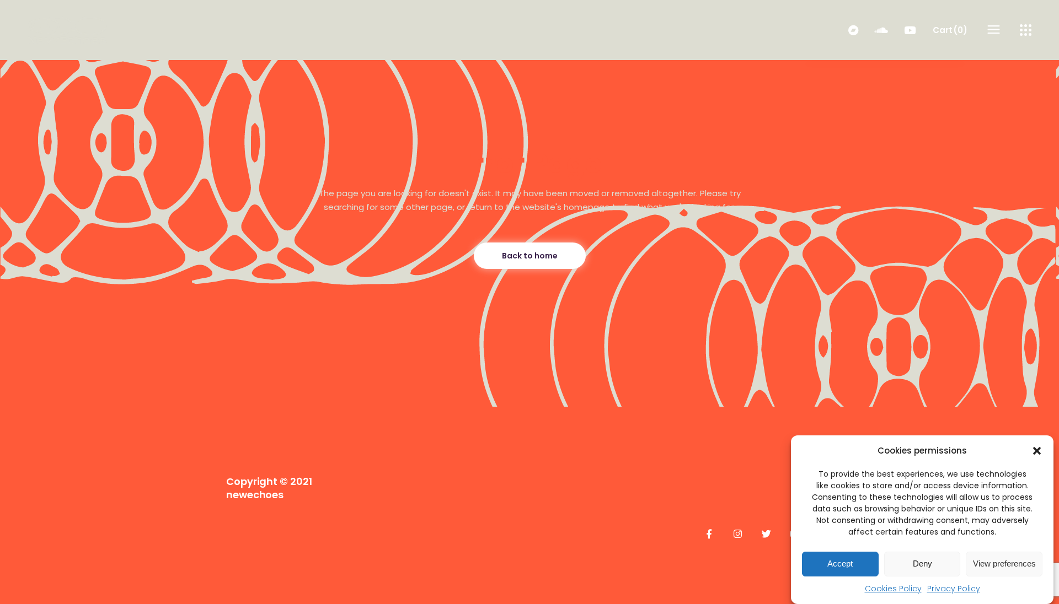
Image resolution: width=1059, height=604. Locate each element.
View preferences (1004, 564)
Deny (922, 564)
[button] (1036, 450)
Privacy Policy (953, 588)
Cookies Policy (893, 588)
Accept (840, 564)
